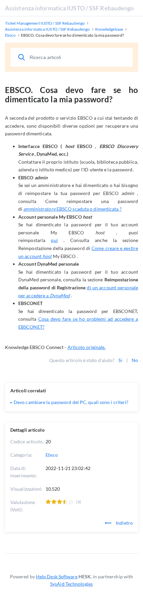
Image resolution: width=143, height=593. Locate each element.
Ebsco (52, 455)
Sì (120, 360)
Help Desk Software (56, 576)
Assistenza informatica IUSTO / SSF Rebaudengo (69, 8)
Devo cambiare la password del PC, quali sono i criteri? (71, 402)
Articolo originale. (87, 347)
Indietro (124, 523)
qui (54, 240)
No (135, 360)
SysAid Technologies (71, 584)
